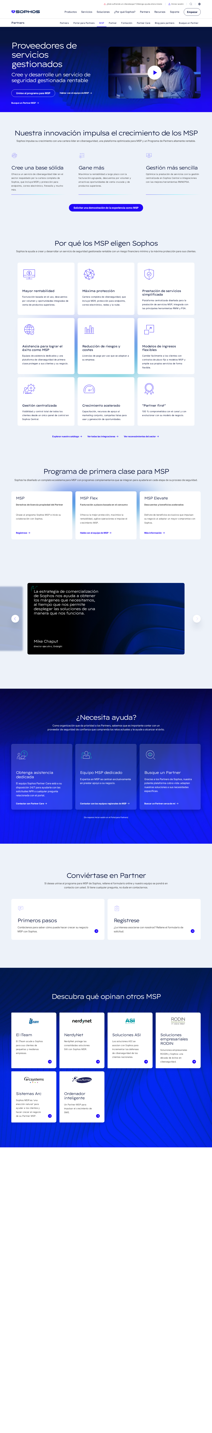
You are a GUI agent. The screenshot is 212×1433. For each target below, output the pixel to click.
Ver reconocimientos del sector (140, 436)
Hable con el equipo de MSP (94, 532)
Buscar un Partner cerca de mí (159, 803)
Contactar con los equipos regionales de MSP (103, 803)
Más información (153, 532)
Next (197, 619)
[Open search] (191, 4)
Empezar (192, 12)
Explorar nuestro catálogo (65, 436)
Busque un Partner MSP (23, 103)
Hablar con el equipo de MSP (74, 93)
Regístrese (21, 532)
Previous (15, 619)
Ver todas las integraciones (101, 436)
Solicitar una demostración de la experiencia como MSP (106, 207)
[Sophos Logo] (25, 11)
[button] (176, 4)
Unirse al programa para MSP (33, 93)
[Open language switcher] (199, 4)
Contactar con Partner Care (30, 803)
